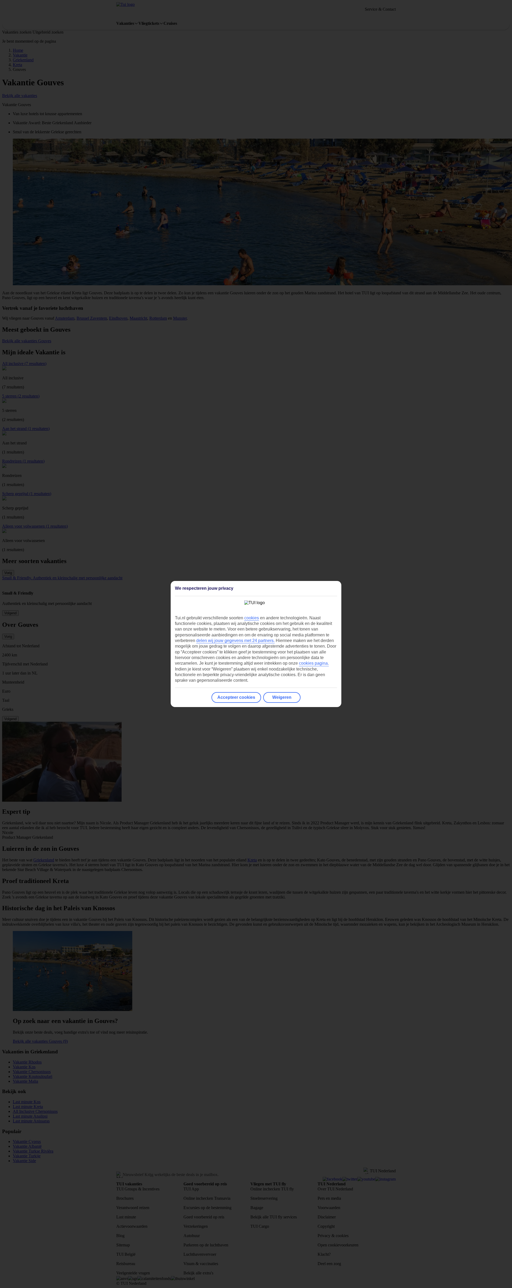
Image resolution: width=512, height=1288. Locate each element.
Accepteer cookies (236, 697)
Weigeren (281, 697)
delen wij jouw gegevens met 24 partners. (235, 640)
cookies (251, 618)
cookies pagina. (314, 663)
